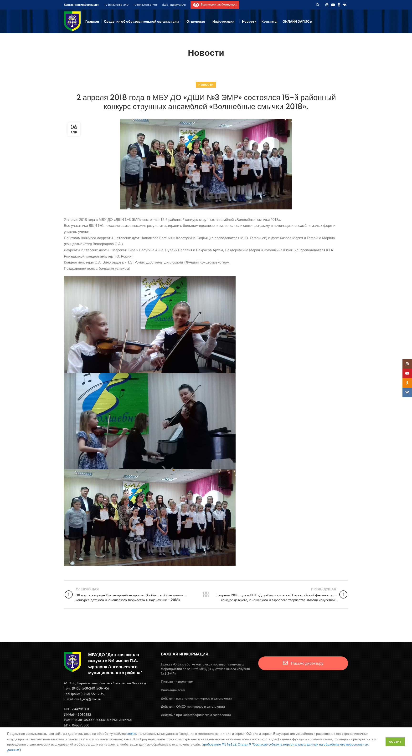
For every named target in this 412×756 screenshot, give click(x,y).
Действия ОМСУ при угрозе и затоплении (193, 706)
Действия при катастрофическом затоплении (196, 715)
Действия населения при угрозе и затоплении (196, 698)
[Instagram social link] (327, 5)
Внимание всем (173, 690)
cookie (131, 733)
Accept (395, 741)
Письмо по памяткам (177, 682)
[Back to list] (206, 594)
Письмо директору (306, 663)
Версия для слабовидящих (218, 4)
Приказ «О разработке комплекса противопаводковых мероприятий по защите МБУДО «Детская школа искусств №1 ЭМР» (205, 668)
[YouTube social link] (333, 5)
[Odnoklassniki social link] (338, 5)
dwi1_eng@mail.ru (174, 4)
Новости (205, 84)
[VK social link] (344, 5)
